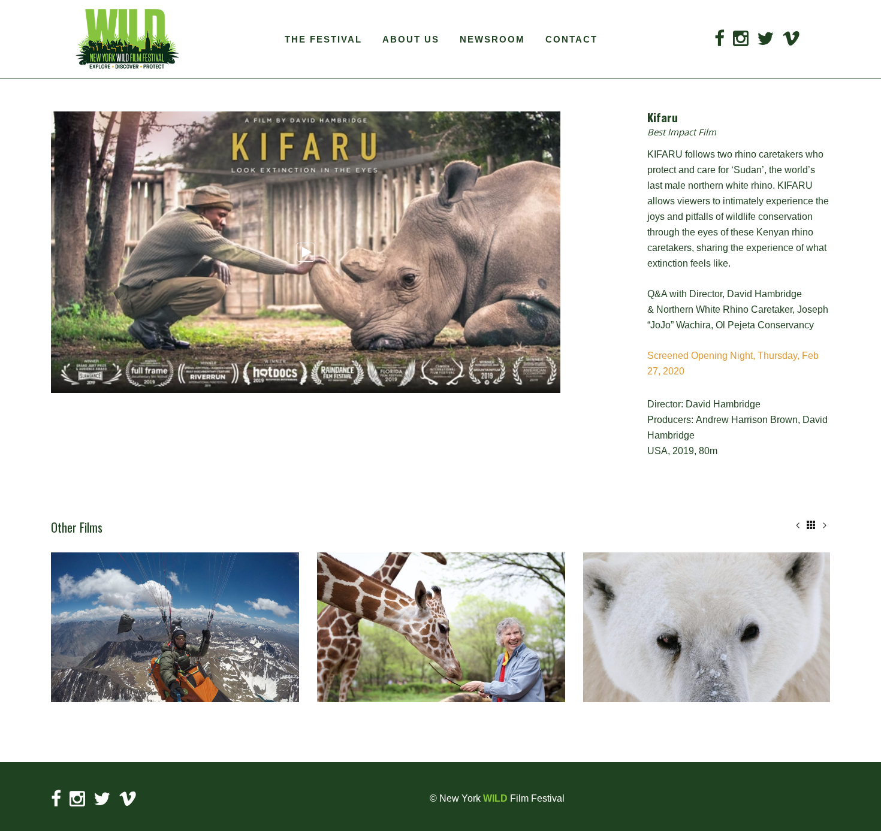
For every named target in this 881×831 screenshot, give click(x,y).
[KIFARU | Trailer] (305, 252)
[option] (175, 627)
